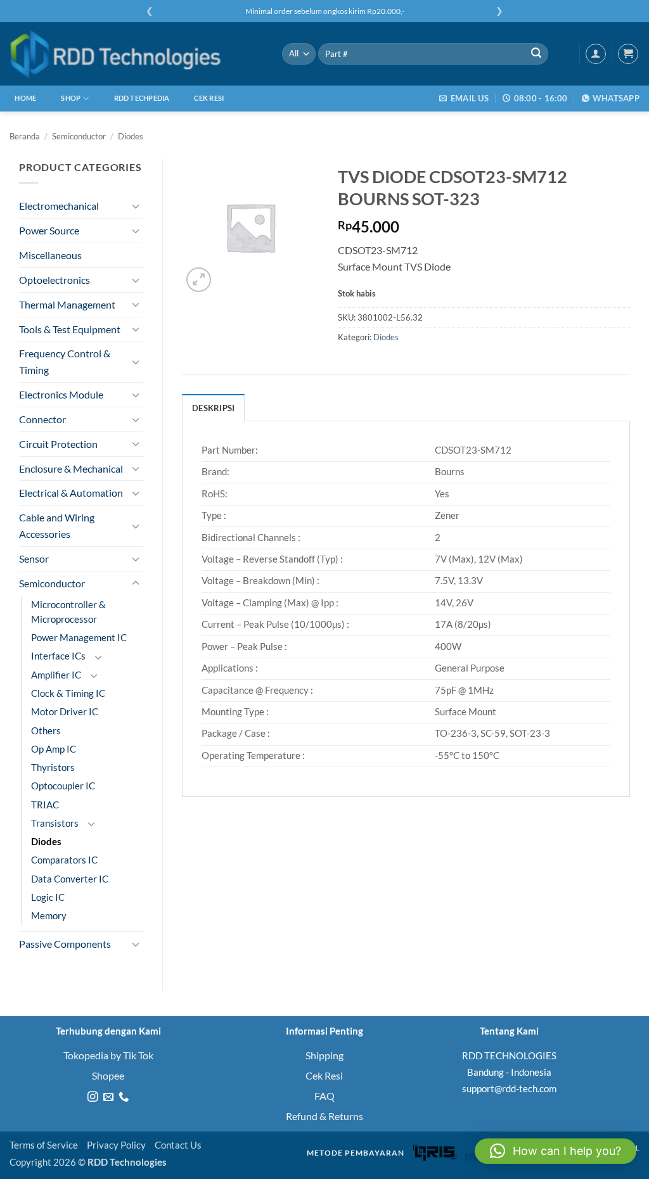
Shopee (108, 1075)
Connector (42, 419)
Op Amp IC (53, 749)
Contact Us (178, 1145)
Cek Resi (209, 98)
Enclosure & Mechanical (71, 468)
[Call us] (124, 1097)
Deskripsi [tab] (213, 408)
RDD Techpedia (142, 98)
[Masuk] (596, 54)
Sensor (34, 558)
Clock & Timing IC (68, 693)
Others (46, 730)
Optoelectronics (54, 280)
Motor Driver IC (64, 711)
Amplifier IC (56, 675)
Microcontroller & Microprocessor (68, 612)
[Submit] (536, 54)
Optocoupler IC (63, 786)
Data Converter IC (69, 879)
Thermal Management (67, 304)
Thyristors (53, 767)
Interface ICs (58, 656)
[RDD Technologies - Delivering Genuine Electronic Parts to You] (136, 54)
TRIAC (45, 805)
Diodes (130, 136)
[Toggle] (135, 206)
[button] (628, 54)
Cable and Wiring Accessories (56, 525)
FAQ (324, 1096)
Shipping (324, 1055)
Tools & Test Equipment (69, 329)
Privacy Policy (116, 1145)
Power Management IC (79, 637)
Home (25, 98)
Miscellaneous (50, 255)
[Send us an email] (108, 1097)
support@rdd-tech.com (509, 1088)
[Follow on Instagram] (92, 1097)
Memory (49, 915)
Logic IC (48, 897)
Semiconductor (79, 136)
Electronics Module (61, 394)
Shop (70, 98)
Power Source (49, 230)
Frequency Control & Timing (64, 361)
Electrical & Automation (71, 493)
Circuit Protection (58, 444)
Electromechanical (59, 206)
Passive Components (65, 944)
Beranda (25, 136)
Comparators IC (64, 860)
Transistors (55, 823)
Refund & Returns (324, 1116)
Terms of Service (44, 1145)
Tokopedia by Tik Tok (108, 1055)
